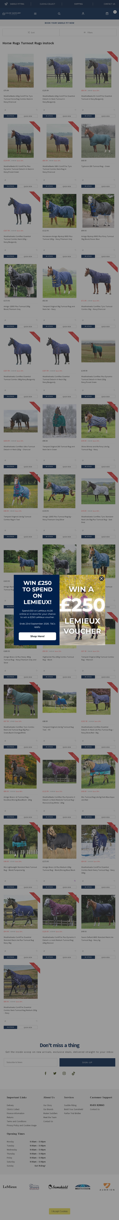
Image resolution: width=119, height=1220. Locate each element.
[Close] (101, 578)
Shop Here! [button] (37, 636)
